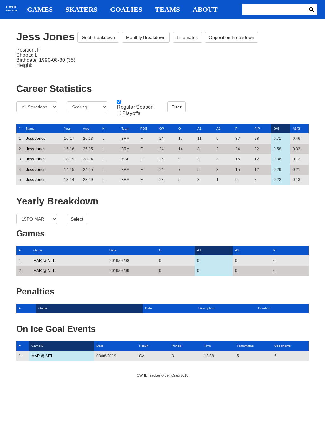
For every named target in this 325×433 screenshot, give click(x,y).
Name (30, 128)
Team (125, 128)
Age (86, 128)
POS (143, 128)
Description (206, 308)
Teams (167, 9)
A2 (218, 128)
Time (207, 345)
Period (176, 345)
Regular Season (135, 107)
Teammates (245, 345)
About (205, 9)
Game (37, 250)
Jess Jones (35, 138)
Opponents (282, 345)
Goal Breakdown (98, 37)
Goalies (126, 9)
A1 (199, 128)
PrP (257, 128)
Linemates (187, 37)
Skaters (81, 9)
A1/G (296, 128)
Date (112, 250)
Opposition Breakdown (231, 37)
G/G (277, 128)
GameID (37, 345)
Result (143, 345)
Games (40, 9)
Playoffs (131, 113)
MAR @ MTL (44, 260)
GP (161, 128)
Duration (264, 308)
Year (67, 128)
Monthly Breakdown (146, 37)
